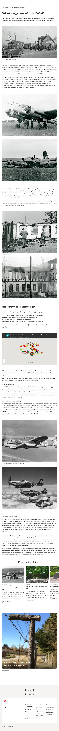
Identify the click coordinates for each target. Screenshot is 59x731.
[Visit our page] (29, 694)
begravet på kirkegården (15, 414)
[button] (13, 593)
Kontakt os (28, 709)
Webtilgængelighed (41, 711)
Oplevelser (7, 7)
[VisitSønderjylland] (8, 701)
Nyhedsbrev (39, 707)
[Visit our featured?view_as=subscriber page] (34, 694)
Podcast (27, 715)
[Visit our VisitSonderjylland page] (25, 694)
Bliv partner (49, 714)
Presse (37, 709)
